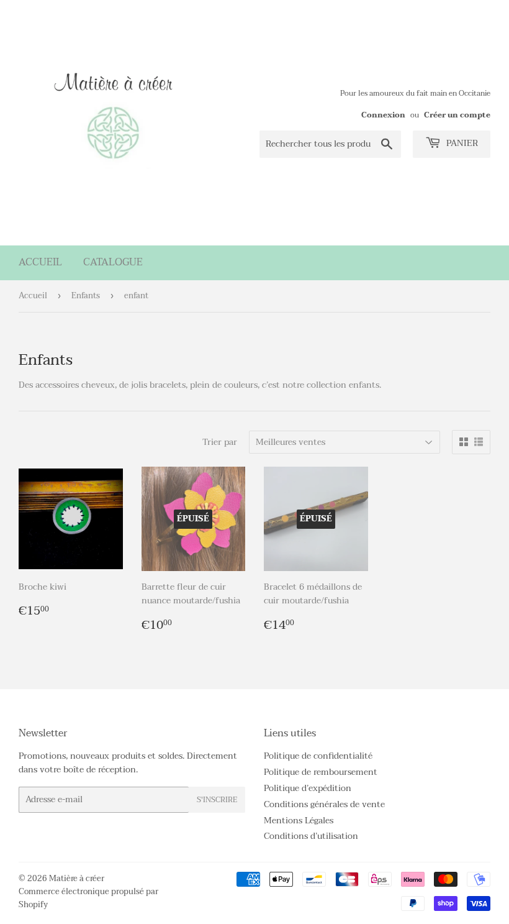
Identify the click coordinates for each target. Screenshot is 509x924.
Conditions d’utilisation (311, 836)
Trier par (219, 442)
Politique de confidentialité (318, 756)
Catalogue (113, 262)
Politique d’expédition (307, 788)
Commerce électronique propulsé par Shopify (88, 898)
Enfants (85, 296)
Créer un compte (457, 115)
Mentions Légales (298, 820)
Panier (461, 143)
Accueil (40, 262)
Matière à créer (76, 878)
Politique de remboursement (320, 772)
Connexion (383, 115)
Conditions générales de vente (324, 804)
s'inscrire (217, 800)
